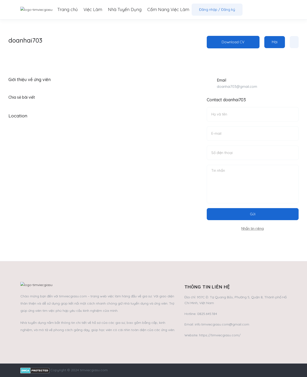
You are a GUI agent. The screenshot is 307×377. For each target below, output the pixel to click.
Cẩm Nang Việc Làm (168, 9)
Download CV (233, 42)
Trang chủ (67, 9)
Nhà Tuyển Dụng (125, 9)
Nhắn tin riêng (252, 228)
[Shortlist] (294, 42)
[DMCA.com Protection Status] (34, 370)
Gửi (252, 214)
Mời (274, 42)
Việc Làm (92, 9)
